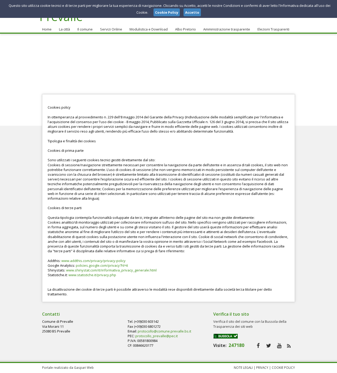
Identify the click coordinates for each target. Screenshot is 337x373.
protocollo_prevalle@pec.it (156, 336)
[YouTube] (279, 345)
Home (47, 29)
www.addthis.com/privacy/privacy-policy (93, 260)
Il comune (85, 29)
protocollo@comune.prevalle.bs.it (164, 331)
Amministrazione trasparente (226, 29)
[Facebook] (258, 345)
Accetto (192, 12)
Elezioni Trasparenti (273, 29)
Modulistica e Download (149, 29)
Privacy (262, 367)
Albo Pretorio (185, 29)
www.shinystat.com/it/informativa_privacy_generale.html (111, 270)
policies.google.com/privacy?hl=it (102, 265)
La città (64, 29)
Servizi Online (111, 29)
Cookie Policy (283, 367)
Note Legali (243, 367)
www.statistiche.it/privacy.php (92, 275)
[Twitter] (268, 345)
